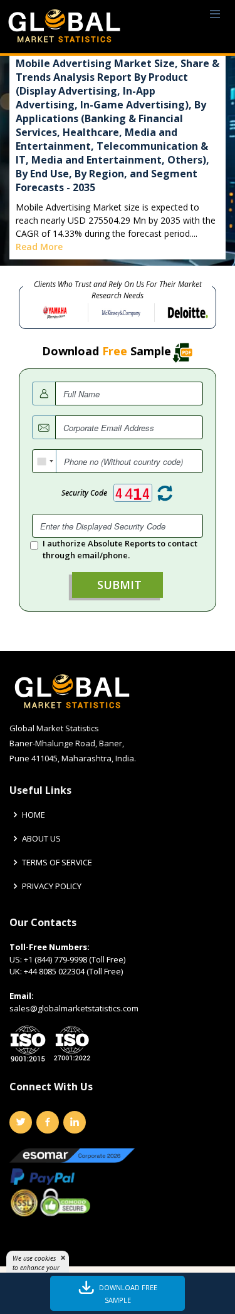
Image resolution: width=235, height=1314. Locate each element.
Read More (39, 247)
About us (41, 839)
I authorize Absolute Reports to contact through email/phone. (120, 549)
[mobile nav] (215, 14)
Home (33, 815)
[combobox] (44, 461)
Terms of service (57, 862)
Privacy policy (51, 886)
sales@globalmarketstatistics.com (73, 1008)
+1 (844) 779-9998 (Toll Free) (74, 959)
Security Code (84, 493)
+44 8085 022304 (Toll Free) (73, 971)
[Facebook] (47, 1122)
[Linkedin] (74, 1122)
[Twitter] (20, 1122)
